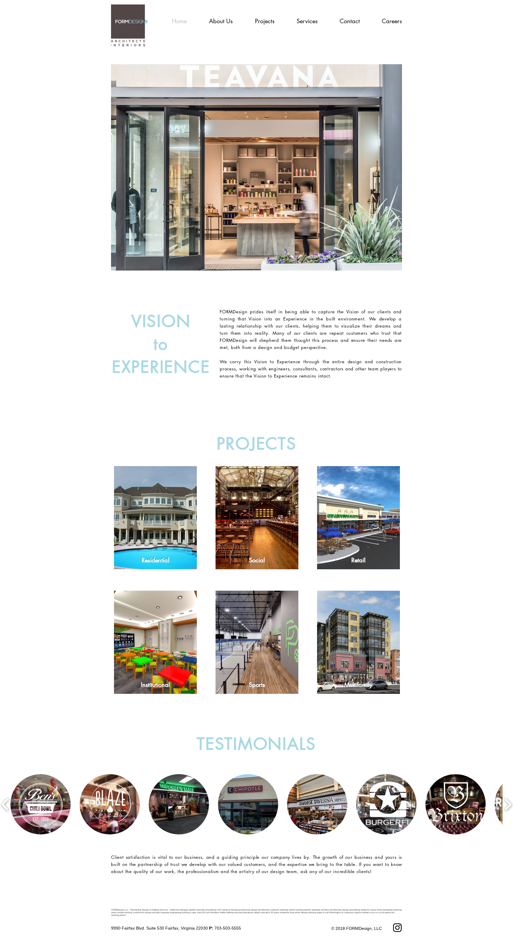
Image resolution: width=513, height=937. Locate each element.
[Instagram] (397, 927)
